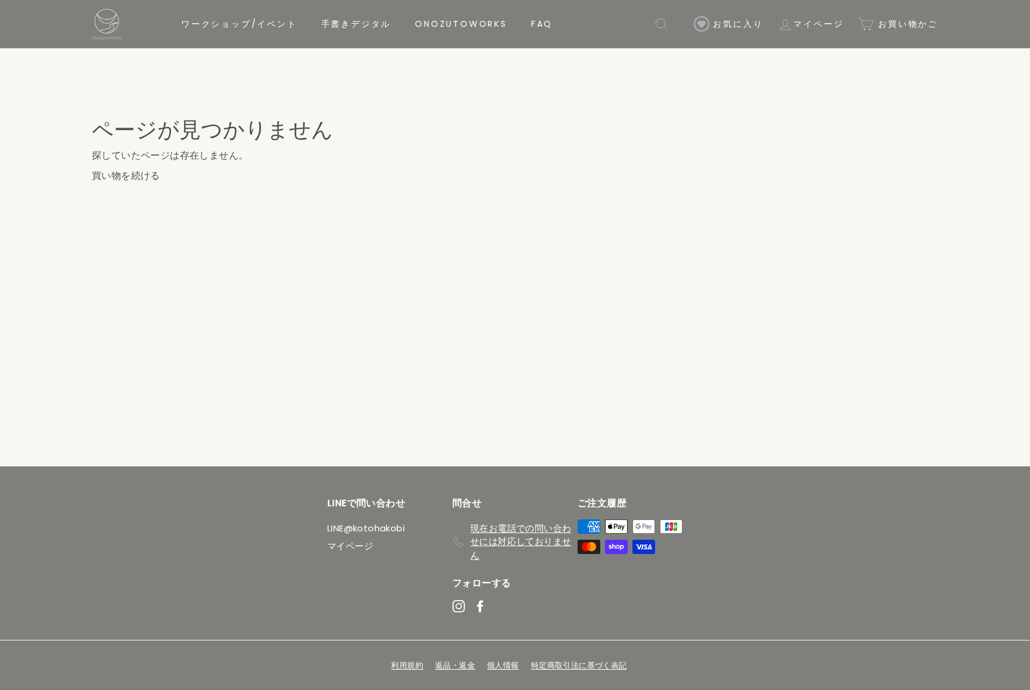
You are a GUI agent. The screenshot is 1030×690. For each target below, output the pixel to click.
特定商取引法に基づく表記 (579, 665)
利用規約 (407, 665)
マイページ (818, 24)
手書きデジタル (356, 24)
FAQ (542, 24)
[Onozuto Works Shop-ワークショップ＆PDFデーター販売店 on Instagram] (458, 606)
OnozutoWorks (461, 24)
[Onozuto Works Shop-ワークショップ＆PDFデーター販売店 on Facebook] (480, 606)
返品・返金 (455, 665)
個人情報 (503, 665)
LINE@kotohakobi (366, 528)
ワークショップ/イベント (239, 24)
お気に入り (736, 24)
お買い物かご (906, 24)
